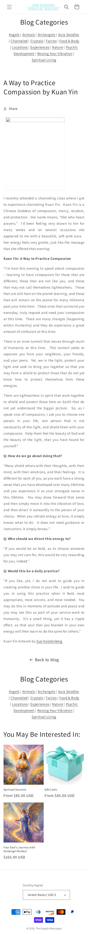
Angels (14, 34)
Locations (19, 47)
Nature (57, 47)
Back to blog (47, 659)
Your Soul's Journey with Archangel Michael (19, 849)
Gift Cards (51, 789)
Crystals (37, 41)
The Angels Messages (49, 928)
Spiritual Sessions (15, 789)
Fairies (51, 41)
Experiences (40, 47)
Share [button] (13, 108)
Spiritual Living (44, 60)
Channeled (19, 41)
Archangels (46, 34)
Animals (28, 34)
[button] (9, 7)
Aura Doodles (68, 34)
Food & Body (69, 41)
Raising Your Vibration (55, 53)
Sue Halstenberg (49, 641)
